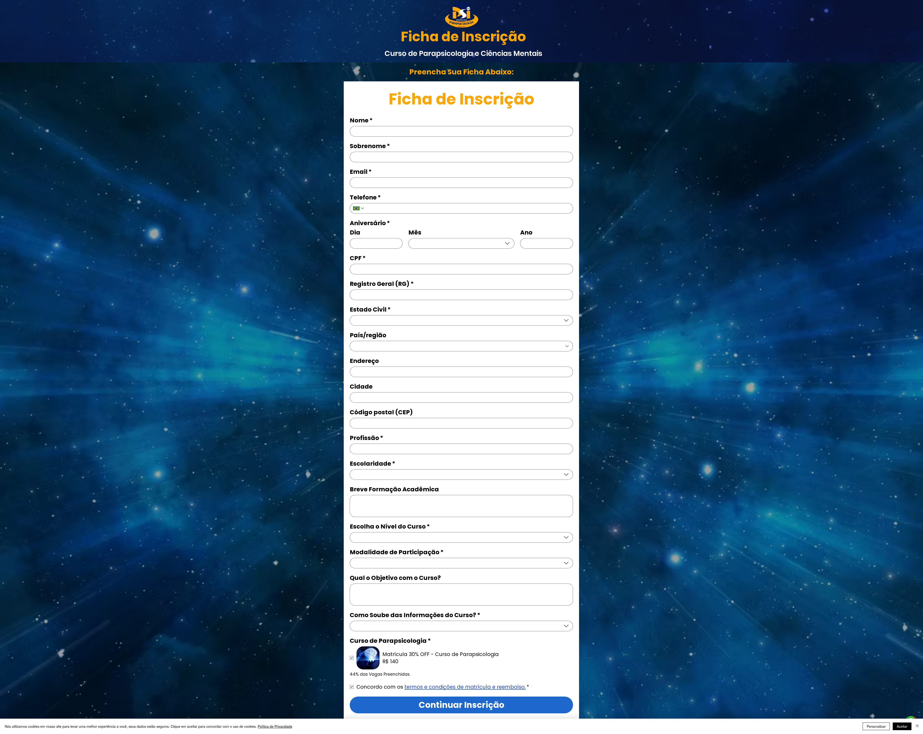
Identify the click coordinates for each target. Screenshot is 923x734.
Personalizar (876, 726)
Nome (361, 120)
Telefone (365, 197)
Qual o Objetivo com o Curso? (395, 578)
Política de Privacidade (275, 726)
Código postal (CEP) (381, 412)
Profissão (366, 438)
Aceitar (902, 726)
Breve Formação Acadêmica (394, 489)
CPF (358, 258)
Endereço (364, 361)
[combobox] (461, 243)
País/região (368, 335)
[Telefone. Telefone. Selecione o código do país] (359, 208)
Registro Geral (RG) (382, 284)
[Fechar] (917, 726)
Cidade (361, 386)
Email (361, 171)
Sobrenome (370, 146)
